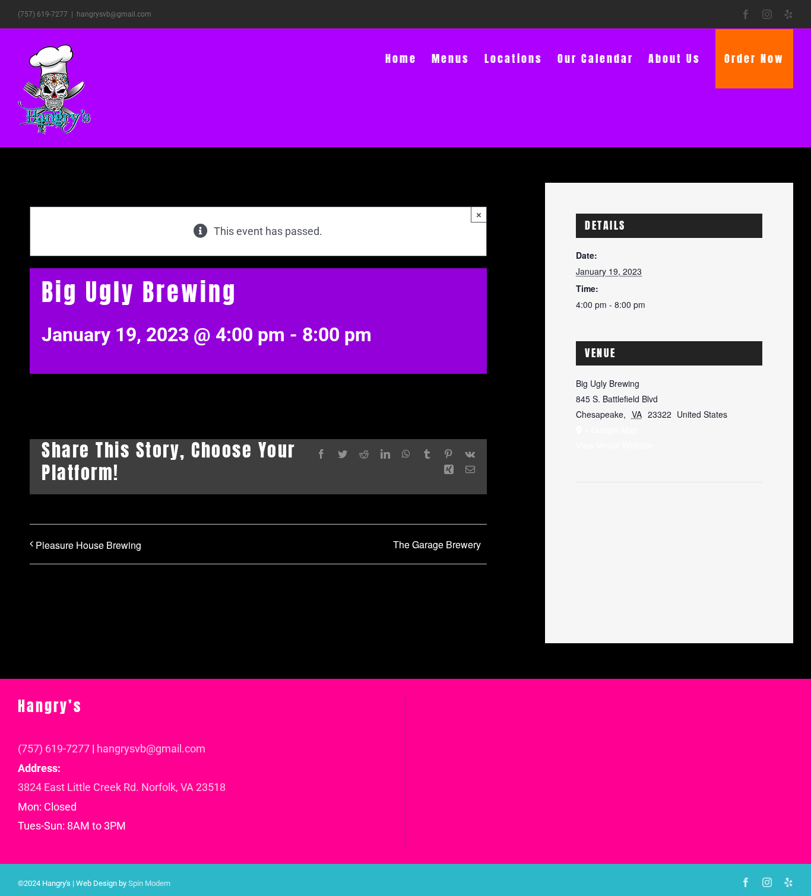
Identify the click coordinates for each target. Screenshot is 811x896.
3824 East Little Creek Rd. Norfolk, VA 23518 (122, 787)
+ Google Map (611, 430)
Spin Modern (149, 883)
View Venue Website (614, 445)
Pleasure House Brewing (88, 545)
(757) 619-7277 (54, 748)
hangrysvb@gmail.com (114, 14)
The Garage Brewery (437, 544)
